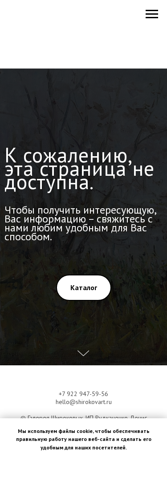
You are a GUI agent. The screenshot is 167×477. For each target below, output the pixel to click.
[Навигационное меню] (152, 14)
